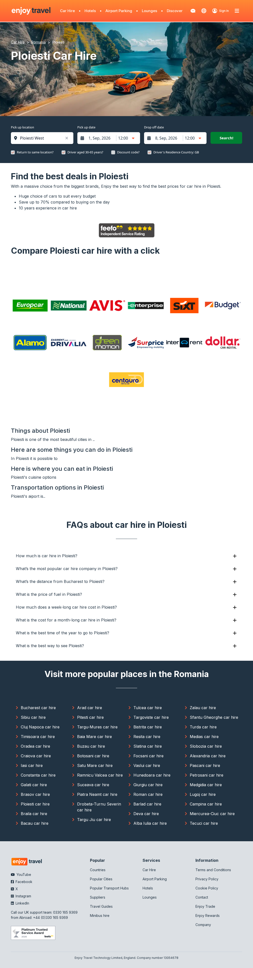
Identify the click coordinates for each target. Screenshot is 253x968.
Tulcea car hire (147, 707)
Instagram (23, 896)
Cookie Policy (206, 888)
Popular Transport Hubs (109, 888)
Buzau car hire (91, 746)
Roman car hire (148, 794)
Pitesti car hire (90, 717)
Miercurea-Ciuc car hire (212, 813)
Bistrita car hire (147, 726)
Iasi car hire (32, 765)
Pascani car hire (205, 765)
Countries (97, 870)
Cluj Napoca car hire (40, 726)
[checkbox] (13, 152)
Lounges (149, 10)
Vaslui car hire (146, 765)
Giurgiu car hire (148, 784)
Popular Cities (101, 879)
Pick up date (86, 127)
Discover (175, 10)
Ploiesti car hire (35, 804)
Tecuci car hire (204, 823)
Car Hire (67, 10)
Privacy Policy (206, 879)
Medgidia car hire (206, 784)
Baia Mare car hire (94, 736)
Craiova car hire (36, 755)
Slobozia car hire (206, 746)
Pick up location (22, 127)
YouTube (23, 874)
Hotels (90, 10)
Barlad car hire (147, 804)
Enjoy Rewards (207, 915)
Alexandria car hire (208, 755)
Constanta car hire (38, 775)
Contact (201, 897)
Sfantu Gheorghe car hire (214, 717)
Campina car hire (206, 804)
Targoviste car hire (151, 717)
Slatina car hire (147, 746)
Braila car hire (34, 813)
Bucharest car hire (38, 707)
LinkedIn (22, 903)
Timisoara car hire (38, 736)
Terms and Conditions (213, 870)
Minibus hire (99, 915)
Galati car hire (34, 784)
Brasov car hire (35, 794)
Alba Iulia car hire (150, 823)
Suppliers (97, 897)
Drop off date (154, 127)
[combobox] (44, 138)
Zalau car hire (203, 707)
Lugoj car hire (203, 794)
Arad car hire (89, 707)
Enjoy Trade (205, 906)
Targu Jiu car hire (94, 819)
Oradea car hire (35, 746)
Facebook (23, 882)
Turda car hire (203, 726)
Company (203, 925)
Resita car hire (146, 736)
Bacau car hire (34, 823)
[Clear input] (66, 138)
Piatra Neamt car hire (97, 794)
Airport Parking (118, 10)
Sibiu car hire (33, 717)
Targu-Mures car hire (97, 726)
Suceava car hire (93, 784)
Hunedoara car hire (151, 775)
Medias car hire (204, 736)
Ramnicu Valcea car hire (100, 775)
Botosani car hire (93, 755)
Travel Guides (101, 906)
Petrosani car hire (206, 775)
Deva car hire (146, 813)
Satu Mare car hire (95, 765)
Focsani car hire (148, 755)
